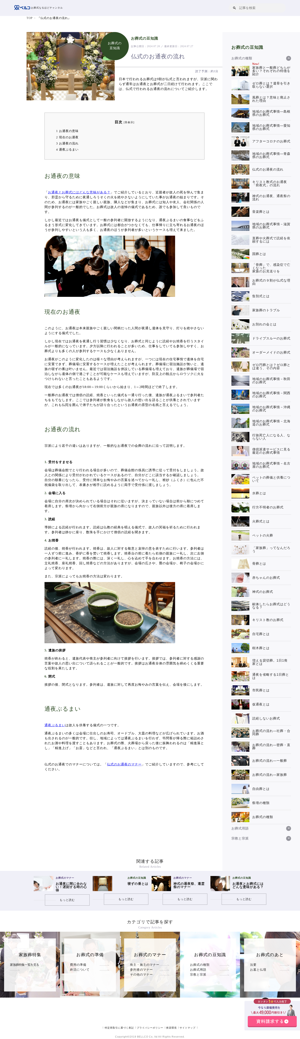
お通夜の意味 (67, 131)
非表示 (129, 122)
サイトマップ (188, 1027)
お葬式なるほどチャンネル (46, 7)
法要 (253, 964)
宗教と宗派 (198, 974)
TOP (30, 18)
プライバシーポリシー (150, 1027)
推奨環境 (171, 1027)
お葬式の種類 (200, 964)
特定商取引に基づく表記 (119, 1027)
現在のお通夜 (67, 137)
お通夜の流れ (67, 143)
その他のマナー (141, 974)
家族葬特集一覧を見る (24, 964)
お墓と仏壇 (258, 969)
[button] (234, 8)
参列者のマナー (141, 969)
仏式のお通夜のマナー (124, 764)
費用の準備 (78, 964)
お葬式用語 (198, 969)
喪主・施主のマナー (144, 964)
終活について (80, 969)
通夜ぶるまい (67, 149)
